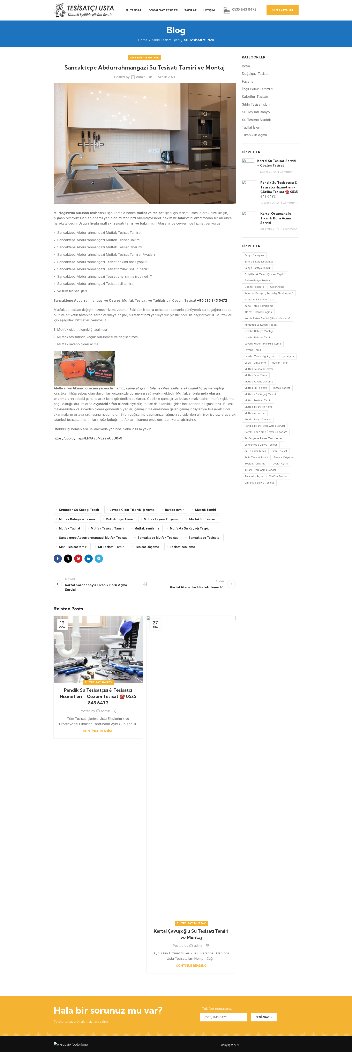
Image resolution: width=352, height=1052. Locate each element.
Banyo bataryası (254, 255)
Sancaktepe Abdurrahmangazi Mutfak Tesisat (93, 537)
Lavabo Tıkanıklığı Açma (259, 356)
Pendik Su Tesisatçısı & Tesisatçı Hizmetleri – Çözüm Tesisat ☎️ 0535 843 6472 (98, 696)
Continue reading (98, 731)
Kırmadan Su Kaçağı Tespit (79, 509)
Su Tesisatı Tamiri (111, 547)
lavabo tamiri (175, 509)
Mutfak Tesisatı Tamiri (107, 528)
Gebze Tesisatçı (254, 286)
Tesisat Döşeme (147, 547)
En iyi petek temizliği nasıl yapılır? (265, 274)
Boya (246, 66)
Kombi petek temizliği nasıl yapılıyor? (267, 318)
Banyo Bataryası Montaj (259, 261)
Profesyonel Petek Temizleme (263, 438)
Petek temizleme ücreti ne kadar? (266, 432)
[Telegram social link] (99, 559)
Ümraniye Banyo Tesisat (259, 482)
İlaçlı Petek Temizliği (257, 89)
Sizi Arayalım (282, 10)
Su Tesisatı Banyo (98, 682)
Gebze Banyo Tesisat (258, 280)
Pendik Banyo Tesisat (258, 419)
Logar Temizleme (255, 362)
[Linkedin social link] (88, 559)
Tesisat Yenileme (182, 547)
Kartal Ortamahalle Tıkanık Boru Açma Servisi (275, 218)
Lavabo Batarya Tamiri (258, 337)
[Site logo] (84, 10)
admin (140, 77)
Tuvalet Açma (279, 463)
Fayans (247, 81)
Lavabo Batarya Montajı (259, 331)
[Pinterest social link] (78, 559)
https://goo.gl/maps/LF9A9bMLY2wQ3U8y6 (88, 438)
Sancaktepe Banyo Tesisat (261, 444)
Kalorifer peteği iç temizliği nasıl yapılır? (269, 293)
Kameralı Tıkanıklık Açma (260, 299)
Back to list (145, 584)
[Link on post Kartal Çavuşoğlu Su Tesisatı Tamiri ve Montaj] (191, 770)
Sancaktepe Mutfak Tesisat (157, 537)
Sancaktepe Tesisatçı (204, 537)
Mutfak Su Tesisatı (203, 519)
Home (142, 40)
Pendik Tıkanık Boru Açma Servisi (265, 425)
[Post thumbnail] (248, 166)
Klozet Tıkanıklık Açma (258, 312)
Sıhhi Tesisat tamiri (73, 547)
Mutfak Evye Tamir (119, 519)
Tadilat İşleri (251, 127)
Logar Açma (286, 356)
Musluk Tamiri (205, 509)
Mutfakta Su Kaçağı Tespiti (190, 528)
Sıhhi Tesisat (279, 451)
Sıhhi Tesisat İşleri (166, 40)
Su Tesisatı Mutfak (199, 40)
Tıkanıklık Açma (254, 135)
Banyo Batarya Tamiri (257, 267)
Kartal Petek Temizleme (259, 305)
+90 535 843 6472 (212, 300)
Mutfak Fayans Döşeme (161, 519)
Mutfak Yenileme (146, 528)
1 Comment (285, 171)
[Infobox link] (240, 10)
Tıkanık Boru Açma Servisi (260, 469)
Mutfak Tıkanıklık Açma (258, 406)
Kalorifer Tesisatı (255, 97)
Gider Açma (277, 286)
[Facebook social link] (58, 559)
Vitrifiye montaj (278, 476)
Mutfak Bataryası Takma (77, 519)
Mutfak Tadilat (69, 528)
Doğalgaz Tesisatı (255, 74)
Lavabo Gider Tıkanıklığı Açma (132, 509)
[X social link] (68, 559)
